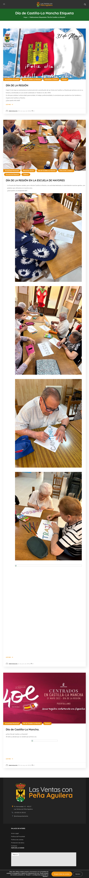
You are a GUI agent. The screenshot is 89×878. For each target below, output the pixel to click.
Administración (13, 111)
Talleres (26, 174)
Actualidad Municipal (12, 79)
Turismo (47, 723)
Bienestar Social (28, 171)
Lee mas (8, 104)
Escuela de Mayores (12, 174)
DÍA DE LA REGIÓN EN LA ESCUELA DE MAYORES (35, 180)
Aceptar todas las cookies (62, 874)
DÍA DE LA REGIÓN (17, 85)
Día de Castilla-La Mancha (32, 79)
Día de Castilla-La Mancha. (22, 729)
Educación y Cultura (51, 79)
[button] (85, 4)
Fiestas (64, 79)
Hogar (26, 17)
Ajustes (77, 874)
